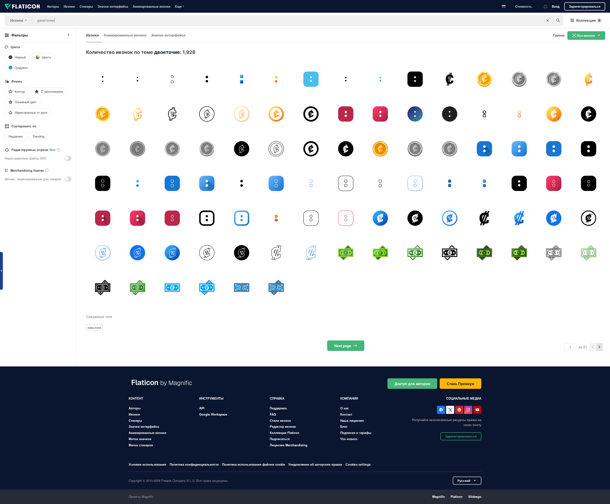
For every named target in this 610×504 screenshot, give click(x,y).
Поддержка (278, 408)
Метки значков (140, 439)
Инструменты (211, 398)
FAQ (273, 414)
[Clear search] (547, 20)
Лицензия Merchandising (288, 445)
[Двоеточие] (102, 79)
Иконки (69, 6)
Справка (277, 398)
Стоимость (523, 6)
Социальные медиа (463, 398)
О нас (344, 408)
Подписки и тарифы (355, 432)
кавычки (94, 327)
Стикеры (86, 6)
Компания (349, 398)
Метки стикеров (141, 445)
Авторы (53, 6)
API (201, 408)
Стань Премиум (460, 383)
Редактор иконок (283, 426)
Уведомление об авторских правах (315, 464)
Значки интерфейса (113, 6)
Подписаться (280, 439)
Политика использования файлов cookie (253, 464)
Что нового (348, 439)
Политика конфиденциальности (194, 464)
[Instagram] (468, 410)
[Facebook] (441, 410)
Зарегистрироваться (584, 6)
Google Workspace (213, 414)
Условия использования (147, 464)
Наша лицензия (352, 420)
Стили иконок (280, 420)
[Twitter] (450, 410)
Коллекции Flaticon (284, 432)
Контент (136, 398)
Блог (343, 426)
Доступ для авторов (412, 383)
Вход (555, 6)
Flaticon (457, 496)
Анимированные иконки (151, 6)
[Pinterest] (459, 410)
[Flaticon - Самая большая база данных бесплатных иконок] (22, 6)
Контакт (346, 414)
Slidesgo (474, 496)
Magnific (438, 496)
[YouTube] (477, 410)
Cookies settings (358, 464)
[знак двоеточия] (380, 218)
